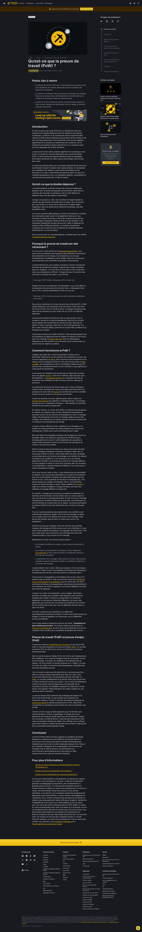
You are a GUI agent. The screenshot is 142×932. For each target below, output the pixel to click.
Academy (65, 863)
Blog (44, 881)
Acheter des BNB (87, 899)
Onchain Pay (86, 866)
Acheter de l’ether (87, 906)
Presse (45, 864)
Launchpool (66, 868)
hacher (56, 392)
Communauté (46, 883)
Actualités (45, 862)
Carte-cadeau (66, 866)
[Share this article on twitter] (101, 21)
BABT (64, 875)
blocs (53, 359)
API (103, 886)
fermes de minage (39, 703)
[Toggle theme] (138, 3)
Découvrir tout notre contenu (69, 842)
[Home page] (12, 3)
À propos (45, 855)
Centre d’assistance (107, 878)
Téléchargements (47, 890)
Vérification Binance (107, 889)
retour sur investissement (42, 628)
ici (70, 803)
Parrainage (105, 857)
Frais (103, 884)
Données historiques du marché (110, 863)
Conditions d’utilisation (63, 822)
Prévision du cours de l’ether (90, 895)
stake (34, 679)
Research (65, 877)
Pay (64, 861)
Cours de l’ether (87, 882)
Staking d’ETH (66, 872)
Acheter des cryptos (68, 859)
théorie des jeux (56, 339)
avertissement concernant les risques (47, 824)
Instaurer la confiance (49, 879)
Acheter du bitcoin (88, 897)
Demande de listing (88, 859)
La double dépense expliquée (43, 237)
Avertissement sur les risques (51, 886)
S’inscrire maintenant (110, 162)
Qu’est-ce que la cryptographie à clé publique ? (53, 771)
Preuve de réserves (107, 866)
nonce (79, 484)
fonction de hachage (40, 401)
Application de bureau (49, 892)
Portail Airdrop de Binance (109, 893)
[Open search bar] (130, 3)
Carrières (45, 857)
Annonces (45, 859)
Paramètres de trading (108, 891)
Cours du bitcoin (87, 880)
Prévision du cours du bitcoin (90, 892)
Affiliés (104, 855)
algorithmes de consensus (59, 645)
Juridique (45, 866)
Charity (65, 879)
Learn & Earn (86, 874)
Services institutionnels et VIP (90, 861)
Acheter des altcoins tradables (91, 908)
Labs (84, 863)
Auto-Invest (66, 870)
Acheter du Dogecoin (88, 904)
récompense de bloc (54, 378)
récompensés (40, 553)
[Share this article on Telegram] (112, 21)
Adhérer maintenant (86, 9)
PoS (73, 647)
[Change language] (134, 3)
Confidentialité (47, 876)
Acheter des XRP (87, 902)
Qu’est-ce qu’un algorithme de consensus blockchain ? (56, 774)
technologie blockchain (68, 251)
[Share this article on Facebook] (107, 21)
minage (48, 376)
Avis (44, 888)
